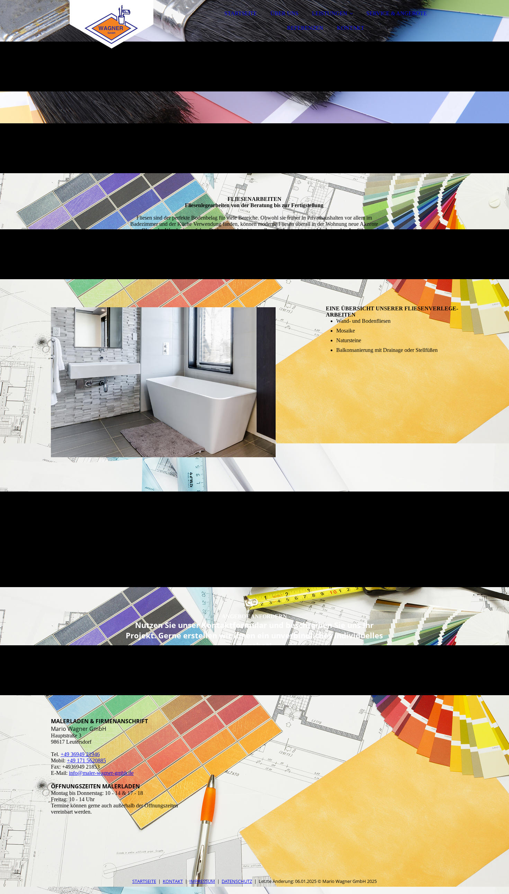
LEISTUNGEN (329, 13)
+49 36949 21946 (80, 754)
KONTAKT (350, 28)
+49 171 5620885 (86, 760)
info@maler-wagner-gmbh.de (101, 773)
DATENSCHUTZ (237, 881)
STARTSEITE (240, 13)
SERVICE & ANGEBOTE (396, 13)
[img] (111, 24)
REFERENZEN (305, 28)
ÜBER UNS (284, 13)
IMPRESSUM (202, 881)
